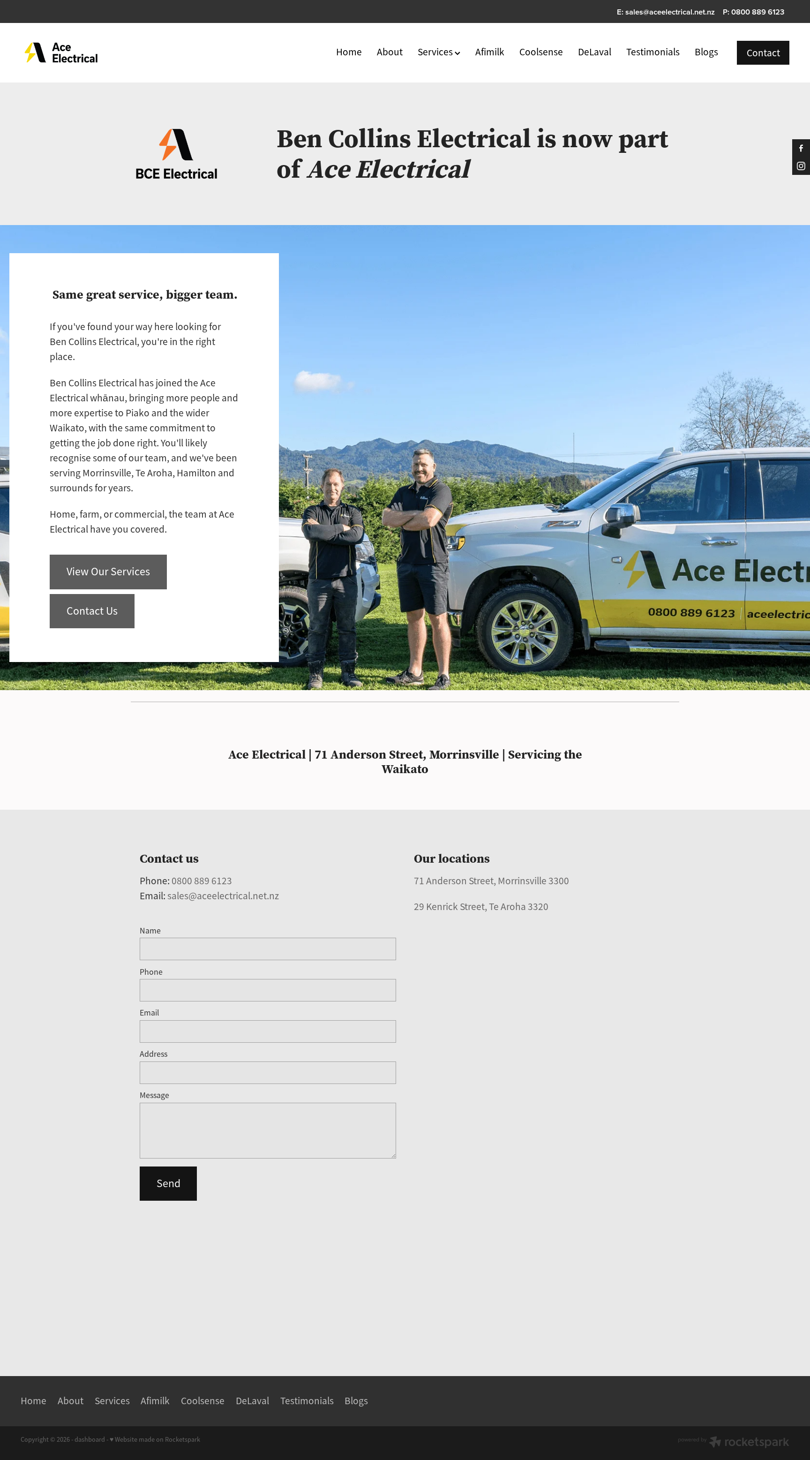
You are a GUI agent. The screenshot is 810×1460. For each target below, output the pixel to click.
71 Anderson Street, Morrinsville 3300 (491, 880)
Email (149, 1013)
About (390, 51)
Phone (151, 972)
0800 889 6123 (202, 880)
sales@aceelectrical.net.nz (670, 11)
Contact (763, 52)
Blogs (706, 51)
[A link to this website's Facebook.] (801, 148)
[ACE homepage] (97, 52)
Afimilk (489, 51)
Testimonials (653, 51)
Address (153, 1054)
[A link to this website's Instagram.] (801, 166)
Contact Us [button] (92, 611)
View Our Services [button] (108, 571)
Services (436, 51)
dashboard (90, 1439)
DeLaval (594, 51)
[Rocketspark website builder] (733, 1443)
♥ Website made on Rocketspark (155, 1439)
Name (150, 931)
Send (168, 1183)
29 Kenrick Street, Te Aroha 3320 (481, 906)
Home (349, 51)
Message (154, 1095)
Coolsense (541, 51)
